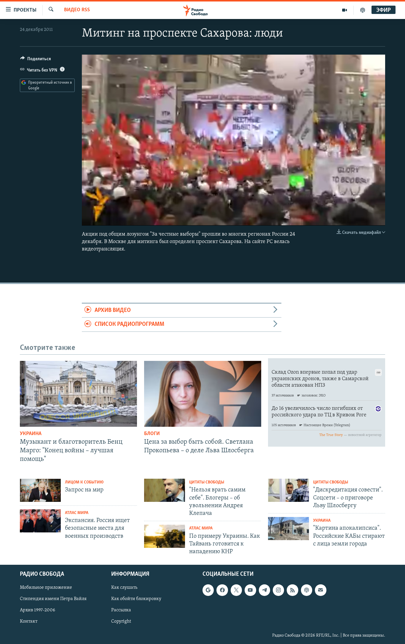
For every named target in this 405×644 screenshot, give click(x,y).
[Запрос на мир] (40, 490)
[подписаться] (320, 590)
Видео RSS (77, 10)
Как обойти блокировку (136, 599)
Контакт (28, 621)
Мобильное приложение (46, 588)
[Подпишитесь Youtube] (250, 590)
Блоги (152, 434)
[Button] (35, 60)
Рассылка (121, 610)
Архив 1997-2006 (37, 610)
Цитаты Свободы (206, 482)
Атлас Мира (76, 513)
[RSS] (292, 590)
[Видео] (345, 10)
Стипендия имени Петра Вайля (53, 599)
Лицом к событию (84, 482)
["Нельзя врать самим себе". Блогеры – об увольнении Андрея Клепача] (164, 490)
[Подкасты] (306, 590)
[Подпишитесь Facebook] (222, 590)
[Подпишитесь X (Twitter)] (236, 590)
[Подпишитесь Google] (208, 590)
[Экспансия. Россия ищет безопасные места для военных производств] (40, 520)
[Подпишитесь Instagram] (278, 590)
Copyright (121, 621)
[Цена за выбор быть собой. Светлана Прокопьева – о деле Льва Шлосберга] (202, 394)
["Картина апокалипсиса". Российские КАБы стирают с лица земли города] (288, 528)
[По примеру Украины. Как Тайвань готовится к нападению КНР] (164, 536)
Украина (31, 434)
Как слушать (124, 588)
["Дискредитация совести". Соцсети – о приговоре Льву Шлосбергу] (288, 490)
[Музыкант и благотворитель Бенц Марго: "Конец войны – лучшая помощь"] (78, 394)
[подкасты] (362, 10)
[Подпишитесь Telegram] (264, 590)
